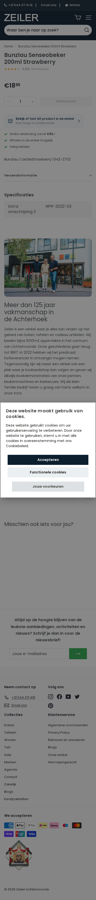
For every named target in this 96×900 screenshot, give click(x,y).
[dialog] (48, 450)
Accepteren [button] (48, 459)
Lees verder (39, 445)
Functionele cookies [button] (48, 472)
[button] (48, 486)
